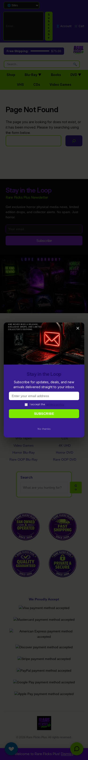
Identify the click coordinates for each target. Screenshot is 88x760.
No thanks (44, 428)
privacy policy (55, 404)
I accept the (47, 404)
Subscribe (44, 414)
